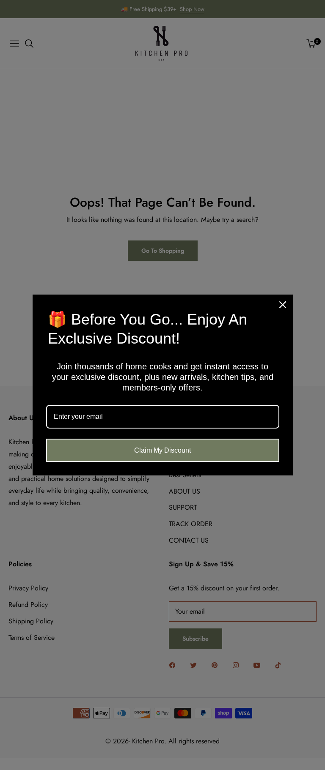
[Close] (283, 305)
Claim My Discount (162, 450)
